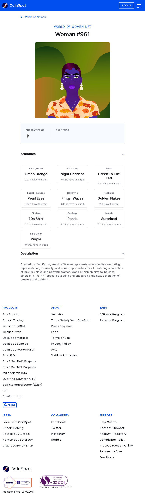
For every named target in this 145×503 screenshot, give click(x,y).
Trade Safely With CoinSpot (71, 320)
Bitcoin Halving (13, 428)
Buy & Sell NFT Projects (19, 367)
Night (11, 405)
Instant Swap (12, 332)
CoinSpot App (13, 396)
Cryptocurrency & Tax (18, 446)
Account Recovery (112, 434)
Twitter (56, 428)
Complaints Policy (112, 440)
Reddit (56, 440)
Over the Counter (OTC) (20, 379)
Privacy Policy (61, 344)
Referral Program (111, 320)
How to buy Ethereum (18, 440)
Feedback (106, 457)
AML (54, 350)
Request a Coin (110, 451)
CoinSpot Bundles (15, 344)
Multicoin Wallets (15, 373)
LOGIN (126, 5)
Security (57, 314)
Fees (54, 332)
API (5, 391)
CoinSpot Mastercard (18, 350)
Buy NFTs (9, 355)
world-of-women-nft (72, 27)
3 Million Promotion (64, 355)
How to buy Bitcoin (16, 434)
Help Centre (108, 422)
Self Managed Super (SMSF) (22, 385)
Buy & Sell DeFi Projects (19, 361)
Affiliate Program (111, 314)
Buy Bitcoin (11, 314)
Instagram (58, 434)
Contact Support (111, 428)
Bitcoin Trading (13, 320)
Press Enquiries (62, 326)
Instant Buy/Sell (14, 326)
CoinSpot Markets (16, 338)
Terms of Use (60, 338)
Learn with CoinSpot (17, 422)
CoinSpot (21, 469)
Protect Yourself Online (116, 446)
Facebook (58, 422)
